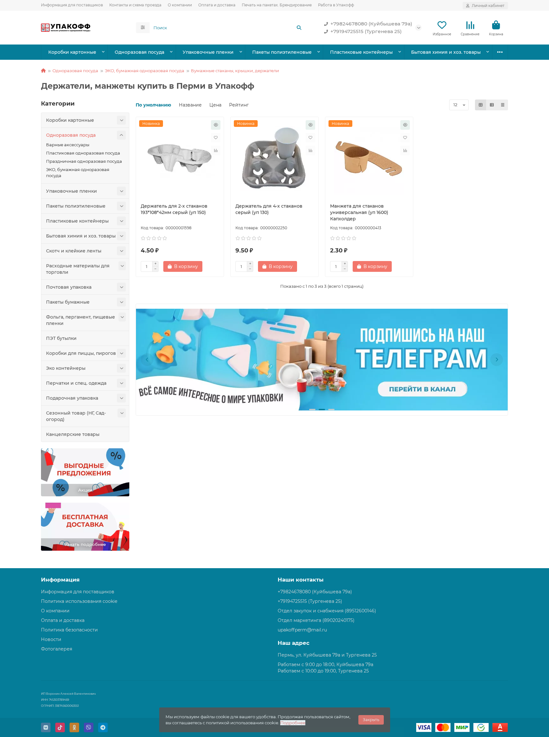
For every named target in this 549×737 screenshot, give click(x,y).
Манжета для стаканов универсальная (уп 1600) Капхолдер (359, 212)
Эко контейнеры (65, 368)
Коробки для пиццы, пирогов (81, 353)
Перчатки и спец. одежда (76, 383)
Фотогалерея (56, 649)
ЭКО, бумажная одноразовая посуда (144, 70)
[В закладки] (215, 137)
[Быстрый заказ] (215, 125)
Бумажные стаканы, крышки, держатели (235, 70)
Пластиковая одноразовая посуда (83, 152)
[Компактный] (502, 105)
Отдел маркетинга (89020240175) (316, 620)
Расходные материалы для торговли (78, 269)
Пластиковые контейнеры (361, 52)
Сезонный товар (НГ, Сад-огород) (76, 416)
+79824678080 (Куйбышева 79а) (371, 24)
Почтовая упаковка (69, 287)
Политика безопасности (69, 630)
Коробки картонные (72, 52)
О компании (180, 5)
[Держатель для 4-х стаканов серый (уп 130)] (274, 158)
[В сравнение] (215, 150)
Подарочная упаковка (72, 398)
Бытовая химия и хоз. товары (446, 52)
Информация (60, 579)
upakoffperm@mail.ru (302, 630)
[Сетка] (480, 105)
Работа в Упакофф (336, 5)
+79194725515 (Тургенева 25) (366, 31)
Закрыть (371, 719)
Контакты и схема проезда (135, 5)
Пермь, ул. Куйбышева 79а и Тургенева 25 (327, 655)
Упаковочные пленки (208, 52)
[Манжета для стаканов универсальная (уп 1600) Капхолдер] (369, 158)
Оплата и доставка (216, 5)
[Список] (492, 105)
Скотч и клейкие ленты (73, 251)
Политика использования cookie (79, 601)
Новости (51, 639)
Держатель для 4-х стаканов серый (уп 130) (268, 209)
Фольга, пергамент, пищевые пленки (80, 320)
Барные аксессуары (67, 144)
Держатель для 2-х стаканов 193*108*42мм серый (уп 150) (174, 209)
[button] (147, 359)
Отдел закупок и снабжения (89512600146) (327, 611)
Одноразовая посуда (139, 52)
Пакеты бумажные (68, 302)
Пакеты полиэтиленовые (282, 52)
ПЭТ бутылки (61, 338)
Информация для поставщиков (72, 5)
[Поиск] (299, 28)
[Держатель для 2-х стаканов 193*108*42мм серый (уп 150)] (180, 158)
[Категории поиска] (143, 27)
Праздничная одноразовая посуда (84, 161)
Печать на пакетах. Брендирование (277, 5)
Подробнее (292, 722)
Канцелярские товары (72, 434)
